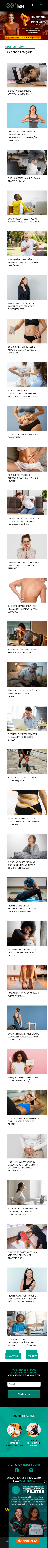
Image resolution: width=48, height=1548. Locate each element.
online (33, 1445)
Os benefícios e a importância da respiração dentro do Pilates (23, 1121)
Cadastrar (24, 1394)
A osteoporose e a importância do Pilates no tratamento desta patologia (23, 393)
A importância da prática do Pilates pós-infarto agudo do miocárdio (23, 262)
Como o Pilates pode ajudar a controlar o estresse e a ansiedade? (23, 565)
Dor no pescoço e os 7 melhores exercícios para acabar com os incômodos (22, 1342)
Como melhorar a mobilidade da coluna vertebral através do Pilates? (23, 1037)
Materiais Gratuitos (14, 1441)
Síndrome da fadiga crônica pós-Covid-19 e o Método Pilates (22, 693)
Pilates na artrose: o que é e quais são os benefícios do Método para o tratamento (22, 1299)
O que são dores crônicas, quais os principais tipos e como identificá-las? (21, 865)
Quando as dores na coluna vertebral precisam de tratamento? (22, 1255)
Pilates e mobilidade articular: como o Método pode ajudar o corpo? (22, 908)
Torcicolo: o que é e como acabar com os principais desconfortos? (21, 306)
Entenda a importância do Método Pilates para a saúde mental (23, 952)
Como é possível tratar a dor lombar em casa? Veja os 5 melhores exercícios (23, 521)
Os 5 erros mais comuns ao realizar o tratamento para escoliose (22, 609)
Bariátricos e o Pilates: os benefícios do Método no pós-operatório (24, 821)
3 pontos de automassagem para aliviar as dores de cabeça (22, 737)
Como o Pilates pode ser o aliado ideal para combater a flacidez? (23, 350)
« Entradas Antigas (12, 1354)
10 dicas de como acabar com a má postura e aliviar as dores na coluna (23, 1211)
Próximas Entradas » (31, 1354)
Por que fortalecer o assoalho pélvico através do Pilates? (23, 478)
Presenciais (33, 1443)
